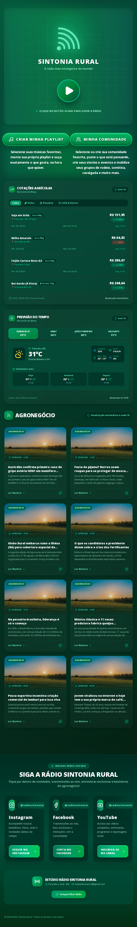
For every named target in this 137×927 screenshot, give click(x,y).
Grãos (31, 202)
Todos (15, 202)
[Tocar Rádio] (68, 90)
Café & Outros (70, 202)
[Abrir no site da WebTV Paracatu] (60, 493)
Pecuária (48, 202)
